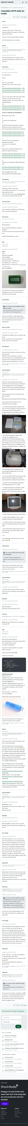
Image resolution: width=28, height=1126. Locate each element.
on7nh (3, 21)
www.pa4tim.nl (5, 49)
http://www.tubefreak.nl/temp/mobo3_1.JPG (13, 153)
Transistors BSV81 (9, 1061)
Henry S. (12, 363)
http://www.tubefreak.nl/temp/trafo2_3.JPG (13, 109)
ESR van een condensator (10, 1035)
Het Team (17, 1111)
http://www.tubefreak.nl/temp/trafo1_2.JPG (13, 90)
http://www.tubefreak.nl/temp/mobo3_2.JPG (13, 155)
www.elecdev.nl (5, 245)
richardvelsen (5, 299)
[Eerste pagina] (14, 17)
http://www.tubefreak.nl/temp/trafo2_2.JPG (13, 107)
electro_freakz (6, 201)
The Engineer (5, 179)
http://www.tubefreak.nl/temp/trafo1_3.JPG (13, 92)
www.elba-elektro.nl (6, 373)
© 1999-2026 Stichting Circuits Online (9, 1123)
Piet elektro (5, 67)
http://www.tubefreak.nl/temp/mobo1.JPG (13, 132)
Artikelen (3, 1111)
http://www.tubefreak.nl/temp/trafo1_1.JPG (13, 88)
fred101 (4, 45)
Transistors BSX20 (9, 1065)
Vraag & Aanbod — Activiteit (9, 1054)
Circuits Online (4, 7)
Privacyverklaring (23, 1123)
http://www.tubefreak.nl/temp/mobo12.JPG (13, 135)
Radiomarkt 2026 (9, 1039)
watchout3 (5, 948)
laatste (24, 17)
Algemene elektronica (19, 7)
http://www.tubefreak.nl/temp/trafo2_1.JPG (13, 106)
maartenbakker (6, 370)
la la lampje (5, 833)
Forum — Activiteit (6, 1032)
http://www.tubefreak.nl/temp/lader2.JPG (13, 169)
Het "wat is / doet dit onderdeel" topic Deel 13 (15, 1044)
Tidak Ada (4, 887)
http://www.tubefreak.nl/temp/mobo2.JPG (13, 133)
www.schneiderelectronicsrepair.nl (14, 49)
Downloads (3, 1114)
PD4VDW (4, 598)
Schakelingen (4, 1112)
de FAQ (22, 1011)
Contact (3, 1118)
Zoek (18, 1026)
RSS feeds (17, 1116)
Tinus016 (4, 614)
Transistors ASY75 (9, 1057)
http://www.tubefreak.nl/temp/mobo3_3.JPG (13, 157)
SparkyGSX (5, 863)
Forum (10, 7)
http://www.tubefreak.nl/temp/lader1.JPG (13, 167)
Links (2, 1116)
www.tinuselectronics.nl (6, 616)
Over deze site (18, 1112)
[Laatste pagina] (21, 17)
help (3, 242)
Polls (16, 1114)
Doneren (5, 1104)
